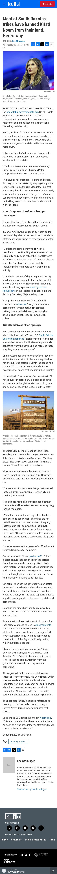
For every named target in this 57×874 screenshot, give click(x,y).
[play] (4, 870)
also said (22, 304)
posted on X (35, 556)
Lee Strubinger (18, 41)
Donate (48, 4)
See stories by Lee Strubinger (32, 789)
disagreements (43, 625)
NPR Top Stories (18, 741)
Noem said (45, 717)
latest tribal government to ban (23, 112)
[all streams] (53, 870)
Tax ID (52, 839)
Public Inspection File (35, 839)
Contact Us (16, 839)
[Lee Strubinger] (9, 765)
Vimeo (5, 839)
